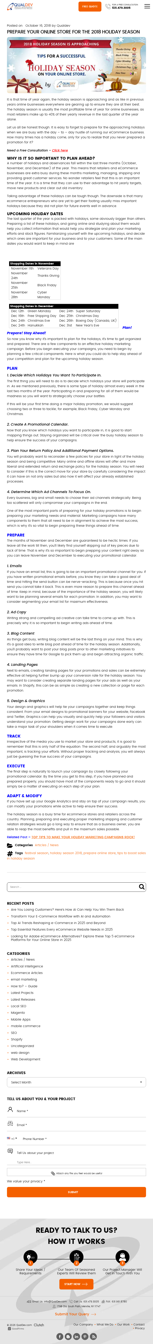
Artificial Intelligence (27, 966)
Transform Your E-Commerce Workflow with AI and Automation (60, 916)
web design (20, 1052)
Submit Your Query (72, 1314)
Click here (60, 150)
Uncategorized (22, 1046)
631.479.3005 (121, 8)
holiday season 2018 (66, 853)
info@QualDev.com (55, 1301)
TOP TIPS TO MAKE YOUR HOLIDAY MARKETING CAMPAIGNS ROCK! (83, 837)
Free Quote (90, 6)
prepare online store (99, 853)
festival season (36, 853)
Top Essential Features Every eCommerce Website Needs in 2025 (62, 929)
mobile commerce (25, 1026)
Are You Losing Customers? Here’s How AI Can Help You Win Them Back (67, 909)
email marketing (24, 979)
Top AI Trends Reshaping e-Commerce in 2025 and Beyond (58, 923)
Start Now (72, 1284)
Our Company (83, 1324)
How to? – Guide (24, 986)
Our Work (123, 1324)
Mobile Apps (20, 1019)
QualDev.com (24, 1325)
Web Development (25, 1059)
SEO (14, 1032)
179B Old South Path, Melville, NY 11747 (78, 1306)
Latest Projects (22, 992)
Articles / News (47, 845)
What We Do (105, 1324)
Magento (18, 1012)
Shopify (17, 1039)
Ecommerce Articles (27, 973)
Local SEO (18, 1006)
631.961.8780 (119, 1301)
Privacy (140, 1328)
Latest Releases (23, 999)
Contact (139, 1324)
